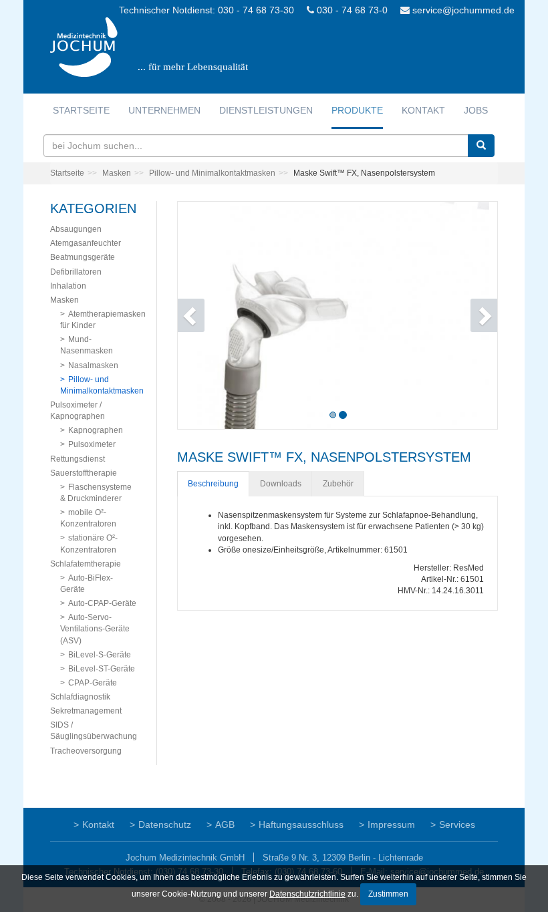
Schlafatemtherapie (85, 564)
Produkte (357, 110)
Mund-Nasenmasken (86, 345)
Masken (116, 173)
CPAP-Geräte (92, 683)
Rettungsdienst (77, 459)
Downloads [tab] (280, 483)
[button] (202, 315)
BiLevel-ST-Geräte (101, 668)
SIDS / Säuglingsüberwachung (93, 730)
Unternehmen (164, 110)
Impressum (391, 824)
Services (457, 824)
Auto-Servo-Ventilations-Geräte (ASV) (95, 629)
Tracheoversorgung (86, 751)
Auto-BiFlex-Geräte (86, 583)
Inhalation (68, 286)
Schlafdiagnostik (80, 697)
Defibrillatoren (76, 272)
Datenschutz (164, 824)
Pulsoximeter (92, 444)
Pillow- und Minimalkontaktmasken (212, 173)
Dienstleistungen (266, 110)
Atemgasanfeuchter (85, 243)
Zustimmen (388, 894)
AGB (225, 824)
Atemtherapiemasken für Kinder (103, 319)
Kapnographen (95, 430)
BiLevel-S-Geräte (99, 654)
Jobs (476, 110)
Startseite (81, 110)
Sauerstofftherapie (83, 473)
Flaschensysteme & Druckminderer (96, 492)
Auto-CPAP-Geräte (102, 603)
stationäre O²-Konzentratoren (89, 543)
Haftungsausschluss (301, 824)
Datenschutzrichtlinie (307, 894)
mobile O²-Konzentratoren (88, 518)
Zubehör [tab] (338, 483)
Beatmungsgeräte (82, 257)
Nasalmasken (93, 365)
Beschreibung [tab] (213, 483)
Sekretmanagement (86, 711)
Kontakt (423, 110)
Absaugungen (76, 229)
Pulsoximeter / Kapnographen (77, 410)
